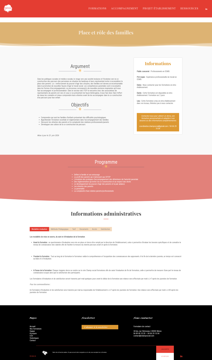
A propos (33, 333)
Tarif (74, 229)
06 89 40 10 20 (139, 333)
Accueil (32, 326)
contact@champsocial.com (143, 336)
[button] (165, 349)
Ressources (189, 8)
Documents (84, 229)
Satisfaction (105, 229)
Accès (94, 229)
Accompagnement (124, 8)
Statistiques (34, 338)
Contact (33, 340)
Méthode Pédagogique (59, 229)
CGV (31, 336)
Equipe (32, 331)
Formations (97, 8)
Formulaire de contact (141, 326)
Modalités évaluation (39, 229)
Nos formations (35, 329)
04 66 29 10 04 (153, 333)
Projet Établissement (159, 8)
